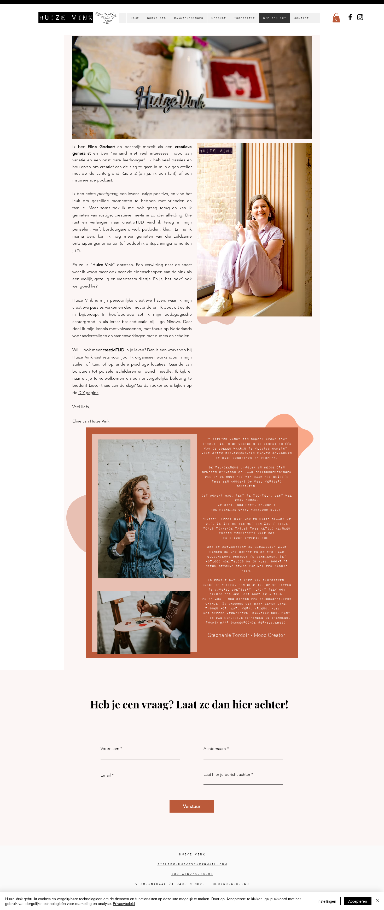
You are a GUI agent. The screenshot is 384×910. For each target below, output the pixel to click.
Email (106, 775)
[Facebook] (350, 17)
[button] (336, 17)
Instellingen (326, 901)
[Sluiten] (378, 901)
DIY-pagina (88, 392)
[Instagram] (360, 17)
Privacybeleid (124, 903)
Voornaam (110, 749)
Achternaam (214, 749)
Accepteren (357, 901)
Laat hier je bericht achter (226, 774)
